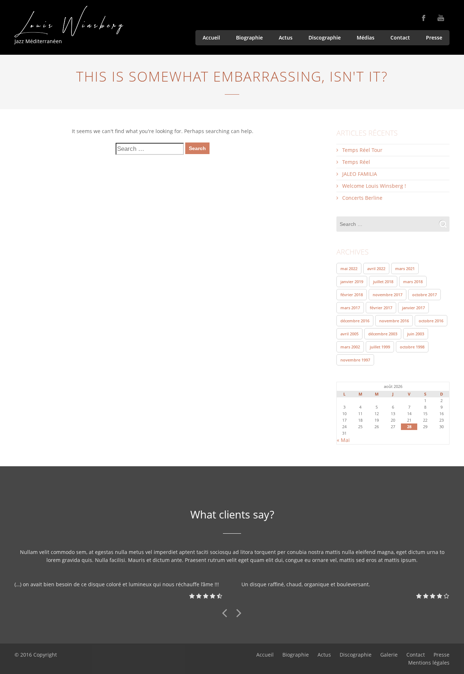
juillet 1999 (380, 347)
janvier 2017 (413, 307)
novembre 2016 (394, 320)
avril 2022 (376, 268)
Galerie (389, 654)
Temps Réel (356, 161)
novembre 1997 (355, 360)
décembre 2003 (382, 333)
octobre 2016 (431, 320)
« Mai (343, 440)
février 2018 (351, 294)
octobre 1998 (412, 347)
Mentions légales (429, 662)
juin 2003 (415, 333)
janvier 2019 (351, 281)
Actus (286, 37)
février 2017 (381, 307)
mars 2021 (405, 268)
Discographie (324, 37)
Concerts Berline (362, 197)
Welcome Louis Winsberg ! (374, 185)
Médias (365, 37)
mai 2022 (348, 268)
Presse (434, 37)
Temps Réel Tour (362, 149)
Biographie (249, 37)
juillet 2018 (383, 281)
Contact (400, 37)
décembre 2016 (354, 320)
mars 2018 (413, 281)
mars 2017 (350, 307)
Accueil (211, 37)
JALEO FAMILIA (359, 173)
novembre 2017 (387, 294)
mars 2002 (350, 347)
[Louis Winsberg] (68, 21)
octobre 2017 (424, 294)
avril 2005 (349, 333)
